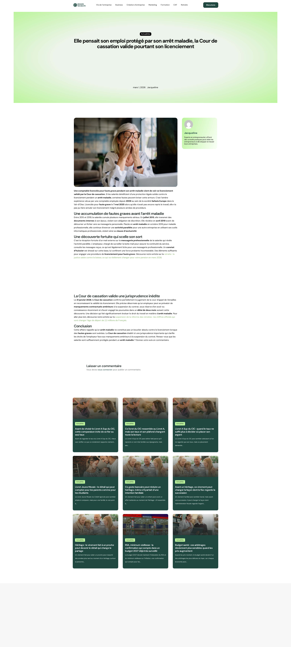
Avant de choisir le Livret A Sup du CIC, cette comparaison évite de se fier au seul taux (95, 431)
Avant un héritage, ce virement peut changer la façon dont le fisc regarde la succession (195, 489)
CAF (175, 5)
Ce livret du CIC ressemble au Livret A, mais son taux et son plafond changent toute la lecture (145, 431)
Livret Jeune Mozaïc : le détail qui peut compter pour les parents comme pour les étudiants (95, 489)
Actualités (80, 424)
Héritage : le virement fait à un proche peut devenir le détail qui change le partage (94, 548)
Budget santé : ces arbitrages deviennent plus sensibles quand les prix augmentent (193, 548)
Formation (165, 5)
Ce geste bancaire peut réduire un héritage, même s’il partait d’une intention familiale (143, 489)
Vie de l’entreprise (104, 5)
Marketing (153, 5)
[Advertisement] (145, 69)
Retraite (184, 5)
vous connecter (105, 369)
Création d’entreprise (136, 5)
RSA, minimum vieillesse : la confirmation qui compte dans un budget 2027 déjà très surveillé (142, 548)
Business (119, 5)
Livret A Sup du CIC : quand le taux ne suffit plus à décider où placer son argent (194, 431)
